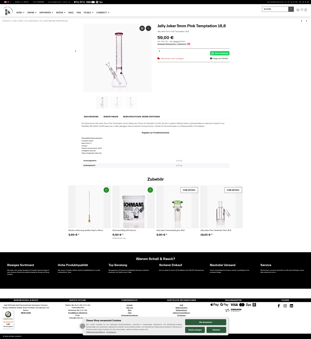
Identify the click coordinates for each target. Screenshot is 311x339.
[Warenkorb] (305, 10)
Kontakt (130, 305)
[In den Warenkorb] (106, 190)
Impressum (181, 315)
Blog (129, 310)
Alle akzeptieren (205, 322)
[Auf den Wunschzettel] (148, 28)
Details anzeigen (195, 330)
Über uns (129, 308)
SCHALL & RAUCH (22, 2)
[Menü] (12, 311)
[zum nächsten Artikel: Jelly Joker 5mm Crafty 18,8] (306, 21)
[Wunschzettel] (302, 10)
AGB (181, 305)
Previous (75, 51)
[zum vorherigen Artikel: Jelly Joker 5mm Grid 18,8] (301, 21)
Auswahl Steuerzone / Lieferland (172, 44)
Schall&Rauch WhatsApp (77, 313)
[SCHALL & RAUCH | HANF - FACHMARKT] (8, 11)
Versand (176, 41)
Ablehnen (216, 330)
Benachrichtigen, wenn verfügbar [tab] (141, 117)
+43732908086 (38, 2)
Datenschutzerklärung (181, 313)
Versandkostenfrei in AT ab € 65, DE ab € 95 (288, 2)
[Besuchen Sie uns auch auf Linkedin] (291, 307)
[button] (7, 2)
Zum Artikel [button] (189, 190)
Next (160, 51)
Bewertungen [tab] (111, 117)
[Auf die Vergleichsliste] (142, 28)
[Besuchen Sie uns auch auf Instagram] (285, 307)
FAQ (79, 12)
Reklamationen (181, 310)
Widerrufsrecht (181, 308)
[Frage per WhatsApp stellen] (219, 53)
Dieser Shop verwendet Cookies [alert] (103, 320)
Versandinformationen (129, 315)
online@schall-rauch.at (59, 2)
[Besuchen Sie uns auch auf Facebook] (278, 307)
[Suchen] (291, 9)
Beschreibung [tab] (91, 117)
